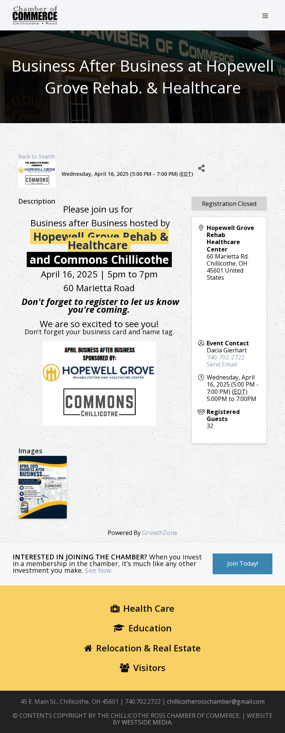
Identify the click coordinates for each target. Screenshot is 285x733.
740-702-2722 (226, 357)
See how (98, 570)
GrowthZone (159, 533)
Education (150, 628)
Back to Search (36, 156)
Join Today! (242, 563)
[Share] (201, 168)
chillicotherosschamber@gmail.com (216, 701)
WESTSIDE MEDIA (146, 722)
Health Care (148, 608)
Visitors (149, 667)
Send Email (222, 364)
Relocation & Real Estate (148, 648)
